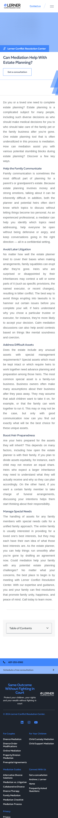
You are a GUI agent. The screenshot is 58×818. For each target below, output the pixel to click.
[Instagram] (29, 722)
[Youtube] (36, 722)
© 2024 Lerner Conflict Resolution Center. (24, 714)
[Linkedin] (22, 722)
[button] (52, 6)
